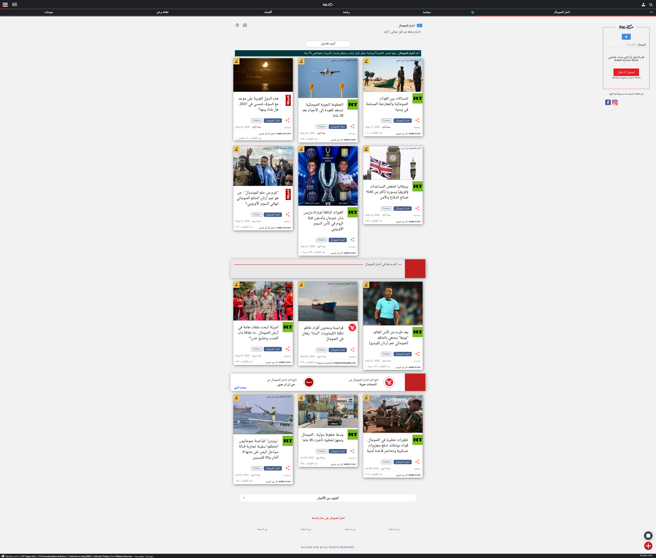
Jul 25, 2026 (312, 458)
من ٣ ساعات (394, 529)
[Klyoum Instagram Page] (614, 104)
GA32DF (417, 361)
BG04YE (352, 458)
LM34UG (287, 475)
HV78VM (417, 215)
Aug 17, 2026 (377, 127)
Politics (386, 120)
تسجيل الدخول (626, 72)
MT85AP (287, 356)
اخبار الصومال (402, 120)
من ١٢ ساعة (306, 529)
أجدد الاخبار (328, 43)
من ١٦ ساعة (262, 529)
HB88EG (417, 127)
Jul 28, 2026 (377, 468)
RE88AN (352, 357)
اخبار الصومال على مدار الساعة (328, 518)
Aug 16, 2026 (312, 133)
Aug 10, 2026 (378, 361)
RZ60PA (417, 469)
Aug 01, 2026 (313, 356)
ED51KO (352, 134)
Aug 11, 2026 (248, 221)
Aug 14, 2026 (377, 215)
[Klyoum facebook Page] (608, 104)
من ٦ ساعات (350, 529)
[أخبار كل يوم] (328, 5)
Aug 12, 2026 (312, 246)
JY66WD (287, 127)
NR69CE (287, 222)
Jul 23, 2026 (247, 475)
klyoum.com (646, 555)
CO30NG (352, 247)
